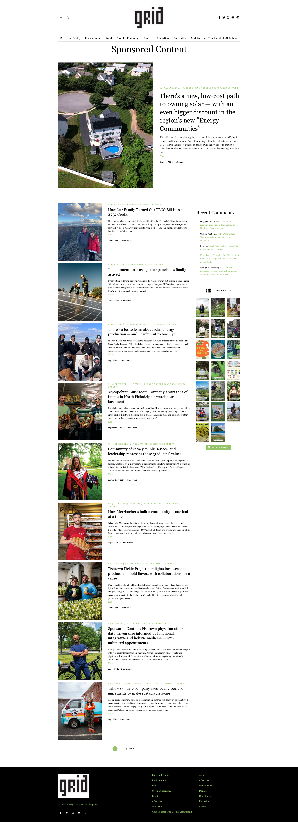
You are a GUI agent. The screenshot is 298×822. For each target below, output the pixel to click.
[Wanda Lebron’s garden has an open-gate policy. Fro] (234, 391)
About (202, 775)
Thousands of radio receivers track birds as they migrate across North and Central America (219, 225)
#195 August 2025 (118, 504)
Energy (207, 88)
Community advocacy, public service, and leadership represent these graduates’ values (144, 451)
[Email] (238, 17)
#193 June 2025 (116, 623)
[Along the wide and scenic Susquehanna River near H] (202, 307)
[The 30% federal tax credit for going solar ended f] (218, 328)
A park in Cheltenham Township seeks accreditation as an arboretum (217, 237)
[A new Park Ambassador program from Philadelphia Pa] (234, 349)
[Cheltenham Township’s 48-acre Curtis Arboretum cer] (202, 370)
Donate (203, 791)
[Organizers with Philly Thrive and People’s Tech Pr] (234, 307)
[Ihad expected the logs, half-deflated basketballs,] (234, 411)
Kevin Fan (204, 255)
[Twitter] (224, 17)
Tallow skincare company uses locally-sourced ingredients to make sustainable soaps (145, 691)
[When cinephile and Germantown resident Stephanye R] (202, 328)
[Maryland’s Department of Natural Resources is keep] (218, 370)
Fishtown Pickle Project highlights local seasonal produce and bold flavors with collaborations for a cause (149, 574)
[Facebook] (219, 17)
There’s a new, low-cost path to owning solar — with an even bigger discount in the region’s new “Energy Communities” (199, 112)
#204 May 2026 (116, 324)
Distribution (205, 796)
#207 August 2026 (170, 88)
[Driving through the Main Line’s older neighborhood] (218, 391)
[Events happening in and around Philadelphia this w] (202, 349)
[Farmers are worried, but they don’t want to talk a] (218, 432)
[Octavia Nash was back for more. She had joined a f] (202, 411)
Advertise (163, 38)
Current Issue (191, 88)
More (163, 156)
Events (148, 38)
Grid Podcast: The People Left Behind (214, 38)
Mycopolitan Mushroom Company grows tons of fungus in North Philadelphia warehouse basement (147, 397)
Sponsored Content (226, 88)
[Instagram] (228, 17)
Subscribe (180, 38)
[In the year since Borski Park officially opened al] (202, 391)
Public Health (136, 623)
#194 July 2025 (116, 564)
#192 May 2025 (116, 683)
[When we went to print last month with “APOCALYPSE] (234, 328)
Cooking (135, 504)
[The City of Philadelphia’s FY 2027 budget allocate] (218, 349)
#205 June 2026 (116, 264)
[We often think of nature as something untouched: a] (218, 411)
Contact (203, 806)
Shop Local (162, 384)
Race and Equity (70, 38)
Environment (93, 38)
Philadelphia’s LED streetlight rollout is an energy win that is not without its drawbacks (219, 258)
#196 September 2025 (120, 384)
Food (109, 38)
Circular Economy (128, 38)
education (133, 324)
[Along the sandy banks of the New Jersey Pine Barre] (218, 307)
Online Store (205, 785)
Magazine (204, 801)
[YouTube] (233, 17)
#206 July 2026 (116, 204)
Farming (140, 384)
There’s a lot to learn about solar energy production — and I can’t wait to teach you (143, 332)
